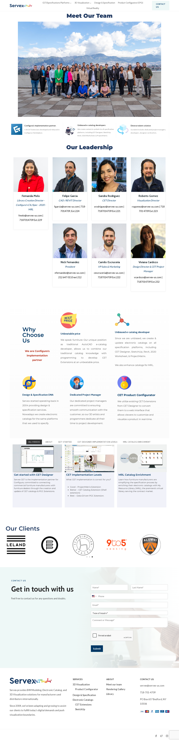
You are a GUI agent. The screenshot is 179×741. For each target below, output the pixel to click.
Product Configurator (86, 689)
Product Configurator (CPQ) (130, 3)
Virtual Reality (92, 8)
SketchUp (80, 709)
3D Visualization (81, 684)
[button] (86, 556)
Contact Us (160, 5)
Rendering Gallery (115, 689)
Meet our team (114, 684)
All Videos (34, 442)
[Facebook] (156, 735)
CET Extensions (83, 704)
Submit (97, 648)
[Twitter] (161, 735)
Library (110, 693)
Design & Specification (104, 3)
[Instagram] (167, 735)
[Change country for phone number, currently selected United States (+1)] (94, 596)
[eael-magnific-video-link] (37, 458)
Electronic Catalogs (83, 699)
